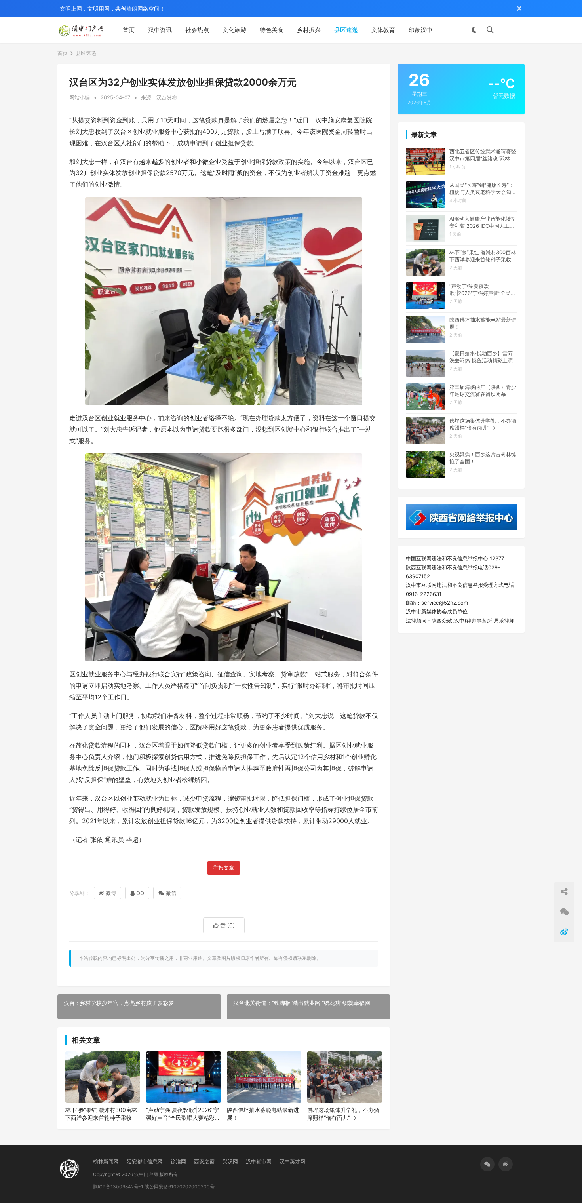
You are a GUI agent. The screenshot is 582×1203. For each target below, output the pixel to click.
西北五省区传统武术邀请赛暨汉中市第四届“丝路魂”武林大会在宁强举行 (482, 155)
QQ (140, 893)
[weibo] (505, 1164)
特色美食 (271, 30)
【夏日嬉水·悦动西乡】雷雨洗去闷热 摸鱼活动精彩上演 (481, 357)
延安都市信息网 (145, 1161)
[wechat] (487, 1164)
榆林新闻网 (106, 1161)
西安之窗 (204, 1161)
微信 (171, 893)
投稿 (513, 30)
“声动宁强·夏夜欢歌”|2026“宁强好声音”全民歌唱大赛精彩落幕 (183, 1113)
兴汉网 (230, 1161)
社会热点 (197, 30)
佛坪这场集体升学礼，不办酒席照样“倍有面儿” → (343, 1113)
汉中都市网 (259, 1161)
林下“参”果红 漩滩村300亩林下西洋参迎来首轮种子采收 (101, 1113)
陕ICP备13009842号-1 (118, 1187)
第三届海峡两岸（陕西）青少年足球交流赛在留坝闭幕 (482, 390)
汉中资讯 (160, 30)
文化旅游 (234, 30)
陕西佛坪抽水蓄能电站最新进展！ (263, 1113)
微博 (111, 893)
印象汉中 (420, 30)
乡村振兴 (309, 30)
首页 (129, 30)
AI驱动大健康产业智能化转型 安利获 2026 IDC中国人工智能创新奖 (482, 222)
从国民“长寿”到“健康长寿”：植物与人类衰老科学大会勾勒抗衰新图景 (482, 189)
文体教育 (383, 30)
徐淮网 (178, 1161)
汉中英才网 (292, 1161)
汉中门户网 (146, 1174)
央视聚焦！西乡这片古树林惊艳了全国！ (482, 457)
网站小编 (79, 97)
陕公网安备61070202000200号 (180, 1187)
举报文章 (223, 868)
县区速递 (346, 30)
